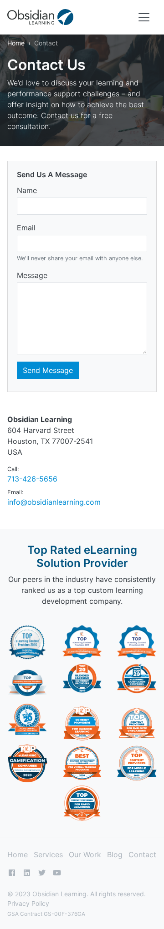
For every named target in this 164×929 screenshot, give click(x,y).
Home (16, 43)
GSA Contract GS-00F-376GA (46, 913)
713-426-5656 (32, 478)
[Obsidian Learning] (40, 17)
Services (48, 854)
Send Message (48, 370)
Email (26, 227)
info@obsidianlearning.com (54, 502)
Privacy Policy (28, 903)
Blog (115, 854)
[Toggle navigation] (144, 17)
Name (27, 190)
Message (32, 275)
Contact (142, 854)
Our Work (85, 854)
